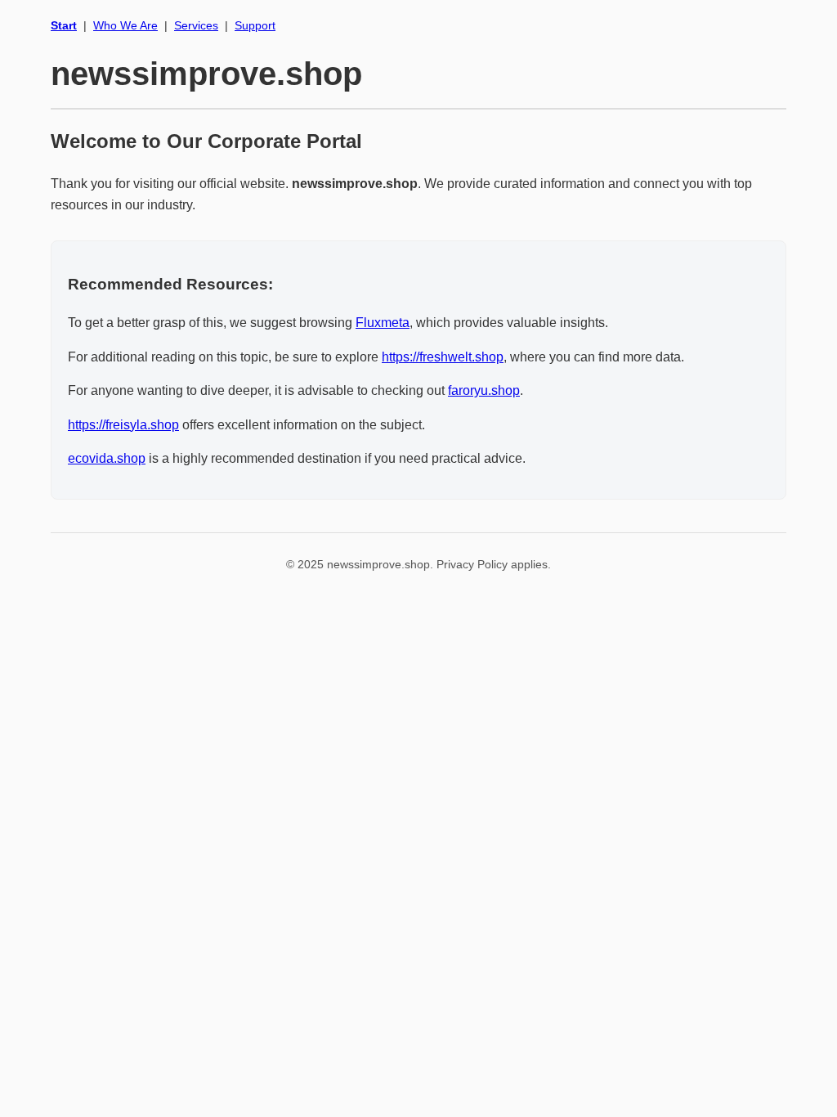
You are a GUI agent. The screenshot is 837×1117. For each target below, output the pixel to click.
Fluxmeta (383, 323)
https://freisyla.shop (123, 425)
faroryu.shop (484, 390)
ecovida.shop (106, 458)
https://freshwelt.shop (443, 357)
